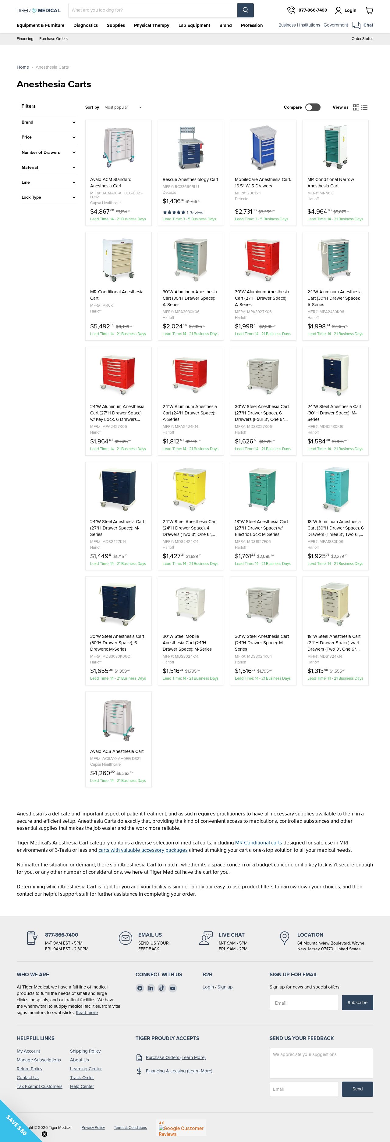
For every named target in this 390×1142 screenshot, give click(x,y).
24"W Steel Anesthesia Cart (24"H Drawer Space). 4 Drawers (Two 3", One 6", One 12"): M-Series (190, 528)
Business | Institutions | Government (313, 25)
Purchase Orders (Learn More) (176, 1057)
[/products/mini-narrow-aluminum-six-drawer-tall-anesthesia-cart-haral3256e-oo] (335, 489)
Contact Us (28, 1077)
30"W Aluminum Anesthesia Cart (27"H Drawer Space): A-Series (262, 298)
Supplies (116, 25)
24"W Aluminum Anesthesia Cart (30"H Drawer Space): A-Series (334, 298)
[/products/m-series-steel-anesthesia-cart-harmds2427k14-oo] (118, 489)
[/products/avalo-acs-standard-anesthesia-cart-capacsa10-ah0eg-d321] (118, 719)
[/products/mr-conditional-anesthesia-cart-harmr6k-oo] (118, 260)
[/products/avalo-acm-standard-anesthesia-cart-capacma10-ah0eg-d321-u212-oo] (118, 147)
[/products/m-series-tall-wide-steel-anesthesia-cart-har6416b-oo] (118, 604)
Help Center (82, 1086)
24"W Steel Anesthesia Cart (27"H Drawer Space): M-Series (117, 528)
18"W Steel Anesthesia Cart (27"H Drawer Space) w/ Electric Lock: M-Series (261, 528)
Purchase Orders (53, 39)
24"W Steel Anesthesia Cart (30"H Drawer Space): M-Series (334, 413)
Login (208, 987)
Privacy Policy (93, 1127)
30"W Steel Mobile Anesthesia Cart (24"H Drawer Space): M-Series (187, 642)
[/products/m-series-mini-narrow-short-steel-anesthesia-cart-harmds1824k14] (335, 604)
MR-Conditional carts (258, 843)
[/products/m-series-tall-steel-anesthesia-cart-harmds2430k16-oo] (335, 374)
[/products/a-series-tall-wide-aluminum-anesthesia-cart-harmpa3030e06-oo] (191, 260)
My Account (28, 1051)
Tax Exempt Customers (39, 1086)
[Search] (245, 10)
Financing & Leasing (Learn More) (179, 1071)
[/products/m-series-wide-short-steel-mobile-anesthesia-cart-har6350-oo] (191, 604)
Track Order (82, 1077)
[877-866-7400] (57, 941)
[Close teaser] (44, 1134)
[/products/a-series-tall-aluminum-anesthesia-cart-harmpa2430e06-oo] (335, 260)
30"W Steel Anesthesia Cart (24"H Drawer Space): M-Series (262, 642)
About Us (79, 1060)
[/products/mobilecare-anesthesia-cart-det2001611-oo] (263, 147)
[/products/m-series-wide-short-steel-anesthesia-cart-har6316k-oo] (263, 604)
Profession (252, 25)
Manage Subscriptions (39, 1060)
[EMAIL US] (144, 941)
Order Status (362, 39)
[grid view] (356, 107)
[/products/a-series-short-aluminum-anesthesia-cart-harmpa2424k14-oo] (191, 374)
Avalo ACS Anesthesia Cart (117, 751)
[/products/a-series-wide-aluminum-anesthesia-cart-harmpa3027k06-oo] (263, 260)
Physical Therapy (151, 25)
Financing (25, 39)
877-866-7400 (313, 10)
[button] (175, 212)
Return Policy (29, 1068)
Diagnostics (85, 25)
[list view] (364, 107)
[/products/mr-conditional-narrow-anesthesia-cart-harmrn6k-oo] (335, 147)
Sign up (225, 987)
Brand (225, 25)
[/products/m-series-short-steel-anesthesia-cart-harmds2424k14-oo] (191, 489)
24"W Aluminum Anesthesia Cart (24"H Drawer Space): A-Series (190, 413)
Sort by (92, 107)
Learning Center (86, 1068)
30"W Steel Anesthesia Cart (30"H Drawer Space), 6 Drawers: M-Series (117, 642)
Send (358, 1089)
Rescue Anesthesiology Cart (190, 179)
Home (23, 67)
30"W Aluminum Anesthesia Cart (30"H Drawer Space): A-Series (190, 298)
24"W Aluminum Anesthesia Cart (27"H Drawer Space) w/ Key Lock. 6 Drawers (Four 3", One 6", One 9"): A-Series (117, 413)
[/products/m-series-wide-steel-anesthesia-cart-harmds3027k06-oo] (263, 374)
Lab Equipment (194, 25)
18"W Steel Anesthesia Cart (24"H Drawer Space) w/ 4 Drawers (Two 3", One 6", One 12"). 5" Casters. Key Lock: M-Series (333, 642)
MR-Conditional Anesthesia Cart (117, 295)
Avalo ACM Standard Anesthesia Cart (111, 182)
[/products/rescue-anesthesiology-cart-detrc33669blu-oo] (191, 147)
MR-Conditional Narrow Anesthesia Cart (330, 182)
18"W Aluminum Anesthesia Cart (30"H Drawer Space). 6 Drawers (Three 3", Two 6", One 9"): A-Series (335, 528)
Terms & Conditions (130, 1127)
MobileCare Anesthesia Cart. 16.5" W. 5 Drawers (263, 182)
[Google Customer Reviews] (181, 1127)
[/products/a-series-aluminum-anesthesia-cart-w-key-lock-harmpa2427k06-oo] (118, 374)
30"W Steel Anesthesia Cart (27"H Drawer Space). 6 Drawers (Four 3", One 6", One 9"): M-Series (262, 413)
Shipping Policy (85, 1051)
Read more (87, 1012)
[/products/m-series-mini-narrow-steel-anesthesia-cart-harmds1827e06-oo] (263, 489)
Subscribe (357, 1002)
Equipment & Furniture (40, 25)
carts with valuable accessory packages (143, 850)
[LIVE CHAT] (223, 941)
